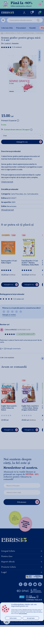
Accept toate (31, 618)
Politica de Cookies (23, 613)
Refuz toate (13, 618)
